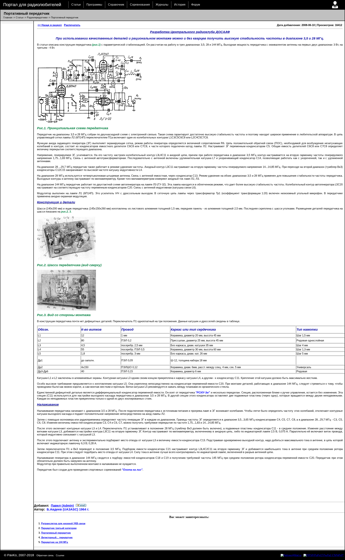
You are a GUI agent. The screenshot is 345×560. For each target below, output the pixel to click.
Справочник (116, 4)
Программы (94, 4)
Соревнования (140, 4)
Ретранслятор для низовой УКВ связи (63, 523)
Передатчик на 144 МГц (54, 542)
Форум (195, 4)
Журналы (162, 4)
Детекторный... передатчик (57, 537)
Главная (7, 17)
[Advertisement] (189, 489)
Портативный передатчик (56, 532)
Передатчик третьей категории (59, 528)
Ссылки (60, 555)
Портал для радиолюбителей (32, 4)
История (179, 4)
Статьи (76, 4)
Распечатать (72, 25)
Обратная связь (45, 555)
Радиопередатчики (37, 17)
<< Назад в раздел (50, 25)
